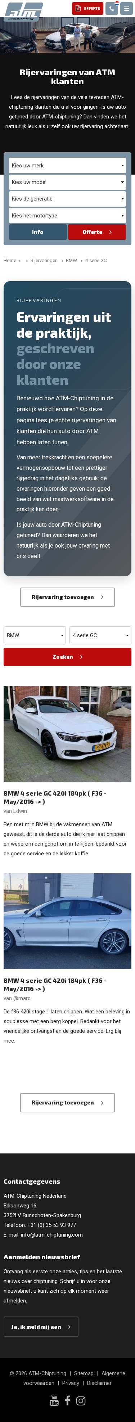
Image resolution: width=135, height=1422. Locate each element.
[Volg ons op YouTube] (54, 1401)
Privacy (70, 1383)
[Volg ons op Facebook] (67, 1401)
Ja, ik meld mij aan (36, 1326)
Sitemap (84, 1373)
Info (38, 232)
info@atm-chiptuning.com (52, 1235)
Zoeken (63, 656)
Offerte (92, 232)
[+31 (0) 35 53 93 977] (111, 8)
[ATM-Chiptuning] (23, 11)
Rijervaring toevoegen (63, 597)
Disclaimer (99, 1383)
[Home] (26, 260)
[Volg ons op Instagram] (81, 1401)
